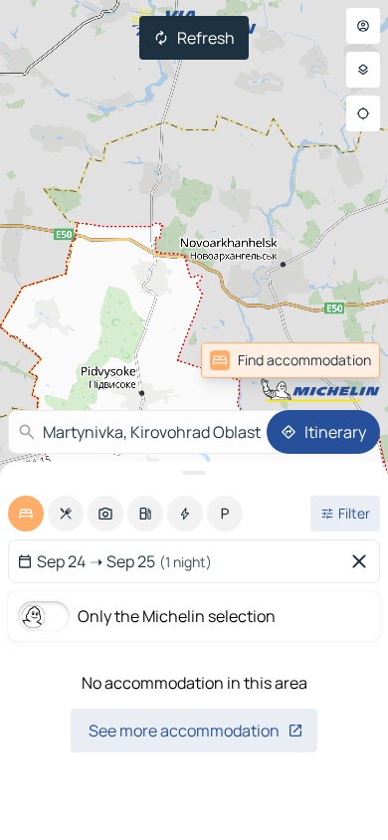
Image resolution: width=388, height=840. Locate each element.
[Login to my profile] (363, 26)
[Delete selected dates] (363, 561)
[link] (336, 360)
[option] (26, 513)
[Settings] (363, 70)
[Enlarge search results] (194, 473)
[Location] (363, 113)
